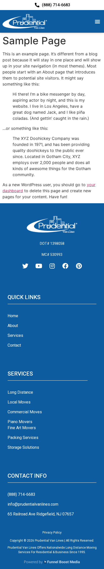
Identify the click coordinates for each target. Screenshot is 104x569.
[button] (97, 21)
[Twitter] (25, 266)
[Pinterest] (79, 266)
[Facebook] (65, 266)
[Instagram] (52, 266)
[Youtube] (39, 266)
